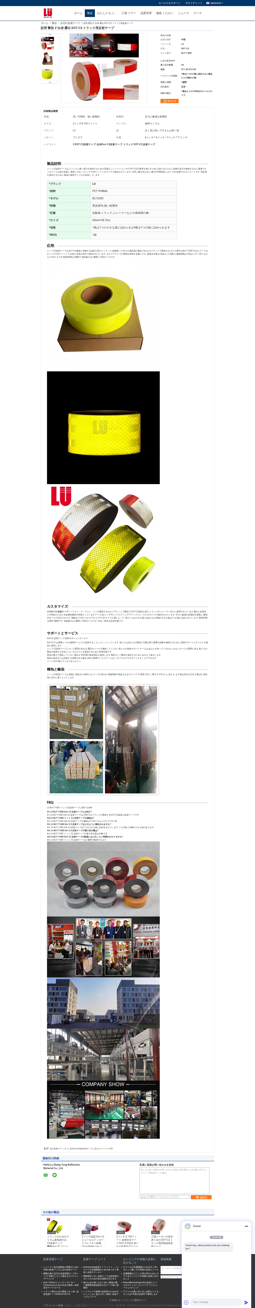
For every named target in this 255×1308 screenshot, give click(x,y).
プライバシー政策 (53, 1305)
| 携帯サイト (139, 1300)
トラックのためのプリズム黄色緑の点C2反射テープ (58, 1240)
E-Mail (113, 1300)
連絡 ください (164, 13)
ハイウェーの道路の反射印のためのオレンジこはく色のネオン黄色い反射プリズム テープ (101, 1294)
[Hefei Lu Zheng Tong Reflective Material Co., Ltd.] (52, 13)
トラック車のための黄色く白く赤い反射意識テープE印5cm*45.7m (61, 1292)
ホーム (78, 13)
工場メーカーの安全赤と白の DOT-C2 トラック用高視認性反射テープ (162, 1241)
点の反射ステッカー (59, 1148)
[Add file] (186, 1302)
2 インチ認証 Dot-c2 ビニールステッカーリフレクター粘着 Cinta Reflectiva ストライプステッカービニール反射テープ (93, 1244)
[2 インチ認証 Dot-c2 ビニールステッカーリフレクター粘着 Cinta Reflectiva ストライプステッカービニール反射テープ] (93, 1226)
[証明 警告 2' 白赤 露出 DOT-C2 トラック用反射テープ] (50, 43)
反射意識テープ (53, 1259)
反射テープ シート (94, 1259)
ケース (198, 13)
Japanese (215, 3)
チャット (171, 101)
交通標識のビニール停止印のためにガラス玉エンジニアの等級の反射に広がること (141, 1276)
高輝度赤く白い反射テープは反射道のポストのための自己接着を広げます (101, 1277)
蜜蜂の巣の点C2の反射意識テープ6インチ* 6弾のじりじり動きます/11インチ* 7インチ (60, 1276)
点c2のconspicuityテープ (81, 1148)
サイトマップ (125, 1300)
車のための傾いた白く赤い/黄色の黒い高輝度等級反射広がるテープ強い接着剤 (101, 1285)
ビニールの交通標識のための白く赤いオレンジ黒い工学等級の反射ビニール (141, 1268)
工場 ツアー (128, 13)
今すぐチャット (193, 3)
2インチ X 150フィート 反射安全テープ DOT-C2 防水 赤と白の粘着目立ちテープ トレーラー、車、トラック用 (127, 1244)
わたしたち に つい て (108, 13)
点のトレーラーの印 (103, 1148)
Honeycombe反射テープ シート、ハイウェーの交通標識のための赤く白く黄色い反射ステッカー (101, 1269)
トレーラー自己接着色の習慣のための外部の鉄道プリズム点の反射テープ (61, 1268)
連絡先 (203, 1197)
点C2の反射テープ (70, 23)
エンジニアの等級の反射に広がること (139, 1261)
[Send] (246, 1302)
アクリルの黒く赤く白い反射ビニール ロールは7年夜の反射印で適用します (141, 1292)
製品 (90, 13)
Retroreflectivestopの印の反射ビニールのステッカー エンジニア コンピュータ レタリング (140, 1285)
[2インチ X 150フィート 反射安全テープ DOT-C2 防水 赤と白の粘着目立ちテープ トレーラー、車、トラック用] (127, 1226)
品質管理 (146, 13)
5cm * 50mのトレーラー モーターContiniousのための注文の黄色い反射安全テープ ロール (61, 1285)
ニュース (183, 13)
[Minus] (246, 1226)
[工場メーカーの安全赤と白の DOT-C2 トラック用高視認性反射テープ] (162, 1226)
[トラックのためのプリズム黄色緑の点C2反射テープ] (58, 1226)
